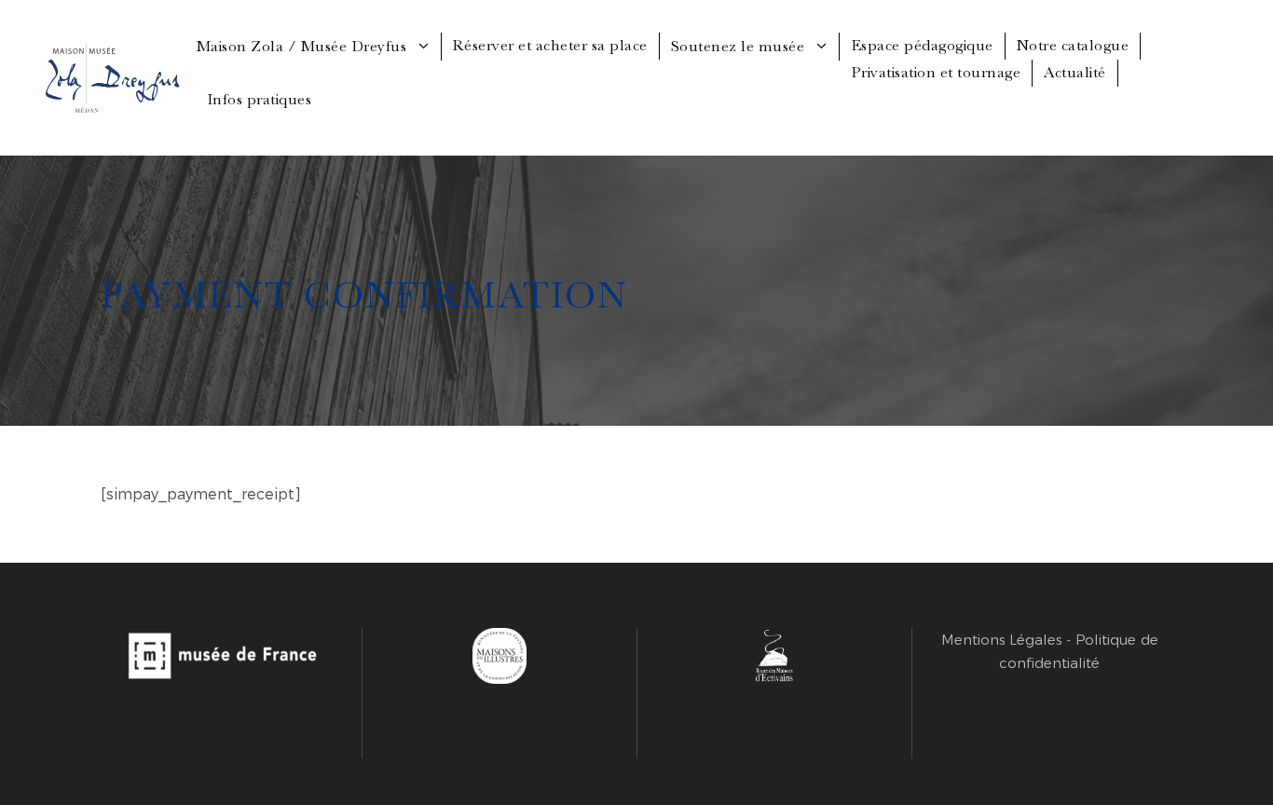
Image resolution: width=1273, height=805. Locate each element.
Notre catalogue (1073, 45)
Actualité (1075, 72)
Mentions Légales (1001, 639)
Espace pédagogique (922, 45)
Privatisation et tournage (936, 72)
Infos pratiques (260, 99)
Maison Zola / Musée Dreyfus (302, 46)
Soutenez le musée (738, 46)
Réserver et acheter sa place (550, 45)
